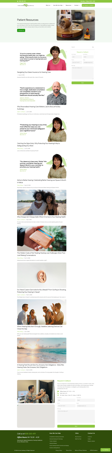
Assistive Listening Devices (55, 447)
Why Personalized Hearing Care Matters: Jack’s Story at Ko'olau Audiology (39, 107)
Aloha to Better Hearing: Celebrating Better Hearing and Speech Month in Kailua (41, 181)
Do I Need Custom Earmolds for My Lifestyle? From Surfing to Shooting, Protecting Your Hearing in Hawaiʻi (41, 291)
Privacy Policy (59, 450)
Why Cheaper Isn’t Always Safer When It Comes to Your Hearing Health (41, 217)
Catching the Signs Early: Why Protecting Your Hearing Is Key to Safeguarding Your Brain (38, 144)
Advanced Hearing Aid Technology (56, 438)
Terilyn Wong (20, 148)
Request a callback (91, 441)
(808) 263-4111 (63, 393)
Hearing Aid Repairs (53, 443)
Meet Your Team (78, 438)
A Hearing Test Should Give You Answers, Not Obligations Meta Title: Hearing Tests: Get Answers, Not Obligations (40, 366)
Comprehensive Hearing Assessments (57, 436)
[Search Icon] (82, 47)
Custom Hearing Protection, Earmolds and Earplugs (59, 445)
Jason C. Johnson (21, 111)
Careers (89, 438)
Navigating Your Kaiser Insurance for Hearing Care (34, 72)
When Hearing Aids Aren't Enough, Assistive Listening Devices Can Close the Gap (40, 327)
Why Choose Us (78, 436)
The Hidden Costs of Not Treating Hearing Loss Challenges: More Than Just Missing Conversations (41, 254)
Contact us (90, 436)
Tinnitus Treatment (53, 441)
